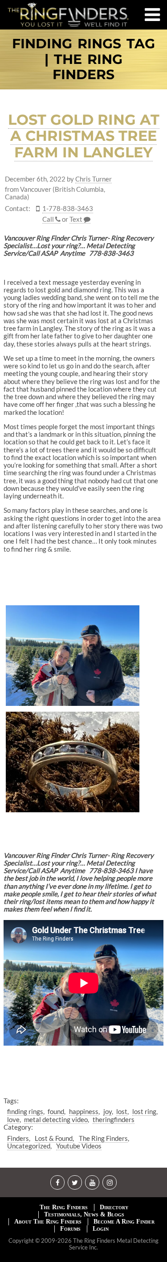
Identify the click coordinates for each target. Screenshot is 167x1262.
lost (121, 1111)
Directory (114, 1207)
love (13, 1119)
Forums (70, 1228)
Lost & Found (54, 1138)
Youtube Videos (79, 1146)
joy (107, 1111)
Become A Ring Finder (124, 1221)
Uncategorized (28, 1146)
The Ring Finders (103, 1138)
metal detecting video (56, 1119)
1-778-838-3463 (67, 208)
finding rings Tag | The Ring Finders (83, 59)
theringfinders (113, 1119)
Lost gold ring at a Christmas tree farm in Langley (83, 136)
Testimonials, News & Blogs (84, 1214)
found (56, 1111)
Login (101, 1228)
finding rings (25, 1111)
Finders (18, 1138)
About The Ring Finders (47, 1221)
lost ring (144, 1111)
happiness (83, 1111)
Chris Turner (93, 179)
